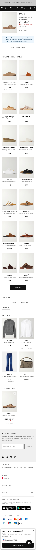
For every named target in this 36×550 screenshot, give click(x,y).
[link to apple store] (9, 508)
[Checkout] (33, 8)
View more (18, 287)
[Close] (33, 530)
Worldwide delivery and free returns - (18, 2)
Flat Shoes (24, 302)
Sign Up (29, 446)
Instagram (15, 457)
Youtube (3, 457)
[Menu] (1, 8)
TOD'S (22, 14)
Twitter (11, 457)
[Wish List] (5, 8)
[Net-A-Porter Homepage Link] (18, 8)
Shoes (14, 302)
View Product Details (18, 47)
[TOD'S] (9, 22)
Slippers (6, 307)
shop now (29, 2)
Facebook (7, 457)
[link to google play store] (23, 508)
